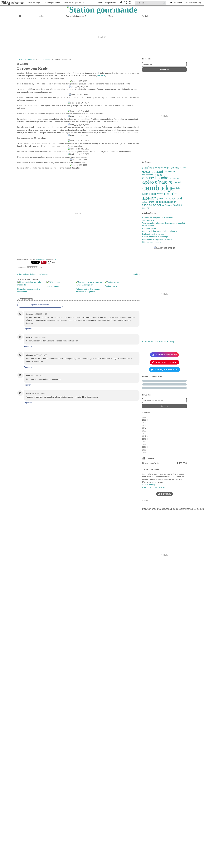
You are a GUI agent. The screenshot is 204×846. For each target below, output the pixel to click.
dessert (157, 171)
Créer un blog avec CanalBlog (154, 487)
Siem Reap (149, 193)
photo (151, 202)
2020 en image (148, 220)
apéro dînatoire (157, 182)
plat (179, 198)
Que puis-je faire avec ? (76, 16)
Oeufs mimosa (148, 226)
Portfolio (145, 16)
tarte (178, 188)
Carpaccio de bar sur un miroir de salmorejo (159, 231)
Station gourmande (26, 59)
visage (159, 175)
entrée (170, 193)
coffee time (167, 205)
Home (20, 15)
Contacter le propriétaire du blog (158, 341)
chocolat (175, 168)
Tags (111, 16)
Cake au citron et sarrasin (152, 242)
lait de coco (169, 172)
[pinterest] (130, 2)
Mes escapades (44, 59)
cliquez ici (101, 76)
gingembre (146, 208)
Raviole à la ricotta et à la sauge (155, 237)
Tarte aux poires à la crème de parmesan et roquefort (163, 223)
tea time (177, 205)
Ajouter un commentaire (40, 305)
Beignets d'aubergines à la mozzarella (157, 218)
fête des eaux (147, 175)
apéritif (149, 198)
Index (41, 16)
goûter (146, 171)
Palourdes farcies (149, 229)
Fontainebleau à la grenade (153, 234)
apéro (148, 167)
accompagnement (166, 202)
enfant (144, 202)
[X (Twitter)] (125, 2)
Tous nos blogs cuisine (106, 3)
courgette (159, 168)
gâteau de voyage (166, 198)
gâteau (183, 168)
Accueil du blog (148, 485)
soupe (166, 168)
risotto (160, 194)
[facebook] (121, 2)
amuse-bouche (155, 178)
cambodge (158, 187)
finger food (151, 205)
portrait (178, 182)
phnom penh (175, 178)
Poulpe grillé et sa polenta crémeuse (157, 239)
